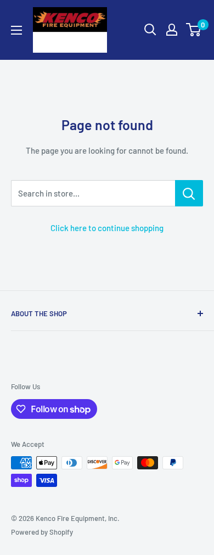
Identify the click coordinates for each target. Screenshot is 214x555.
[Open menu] (16, 30)
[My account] (171, 30)
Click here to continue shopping (107, 228)
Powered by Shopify (42, 532)
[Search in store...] (189, 193)
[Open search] (150, 30)
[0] (194, 29)
